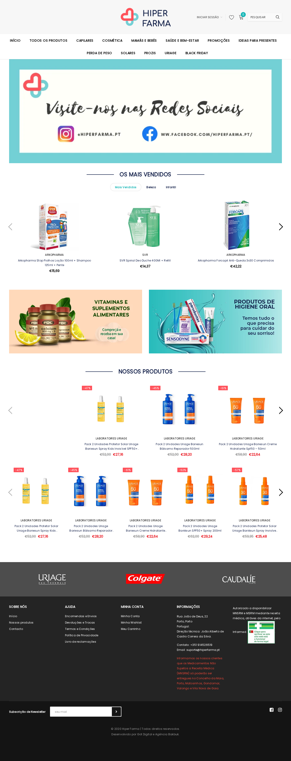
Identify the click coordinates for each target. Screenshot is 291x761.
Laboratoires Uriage (111, 438)
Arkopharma (54, 255)
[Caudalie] (239, 579)
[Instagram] (280, 710)
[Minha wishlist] (230, 17)
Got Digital (144, 734)
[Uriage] (52, 579)
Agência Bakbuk (167, 734)
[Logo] (145, 17)
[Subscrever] (116, 711)
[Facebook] (271, 710)
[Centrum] (145, 579)
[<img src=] (261, 632)
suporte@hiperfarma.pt (203, 650)
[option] (54, 247)
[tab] (125, 187)
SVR (145, 255)
